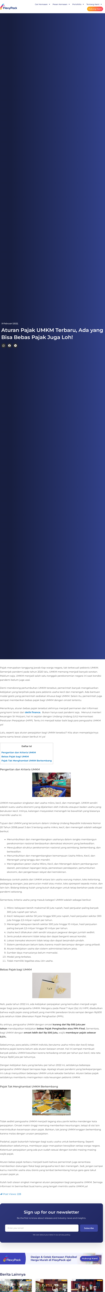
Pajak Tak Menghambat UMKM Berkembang (26, 760)
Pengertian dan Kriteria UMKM (18, 752)
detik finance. (33, 712)
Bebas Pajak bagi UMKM (15, 756)
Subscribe (89, 1228)
